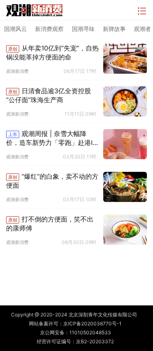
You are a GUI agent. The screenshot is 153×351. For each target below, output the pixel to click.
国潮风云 (15, 28)
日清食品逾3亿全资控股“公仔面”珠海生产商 (48, 95)
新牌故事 (114, 28)
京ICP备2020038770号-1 (92, 323)
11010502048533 (90, 332)
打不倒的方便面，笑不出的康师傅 (49, 223)
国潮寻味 (83, 28)
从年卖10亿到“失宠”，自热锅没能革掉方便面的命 (52, 52)
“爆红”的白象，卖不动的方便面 (52, 180)
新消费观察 (49, 28)
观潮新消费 (17, 71)
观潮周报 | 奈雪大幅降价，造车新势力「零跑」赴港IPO (51, 138)
